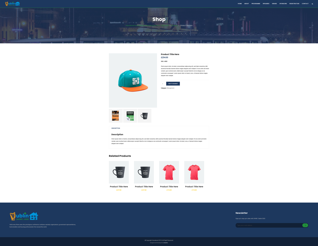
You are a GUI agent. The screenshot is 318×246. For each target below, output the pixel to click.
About (246, 3)
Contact (305, 3)
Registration (294, 3)
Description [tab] (115, 128)
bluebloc (166, 242)
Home (240, 3)
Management (170, 88)
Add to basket (173, 83)
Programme (256, 3)
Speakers (266, 3)
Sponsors (283, 3)
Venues (274, 3)
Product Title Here (119, 186)
